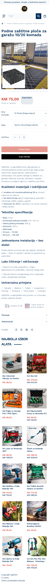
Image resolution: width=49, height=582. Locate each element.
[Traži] (38, 16)
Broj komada (5, 113)
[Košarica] (45, 16)
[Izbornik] (3, 16)
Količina (5, 137)
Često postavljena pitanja (13, 580)
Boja (3, 125)
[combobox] (21, 16)
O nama (5, 577)
